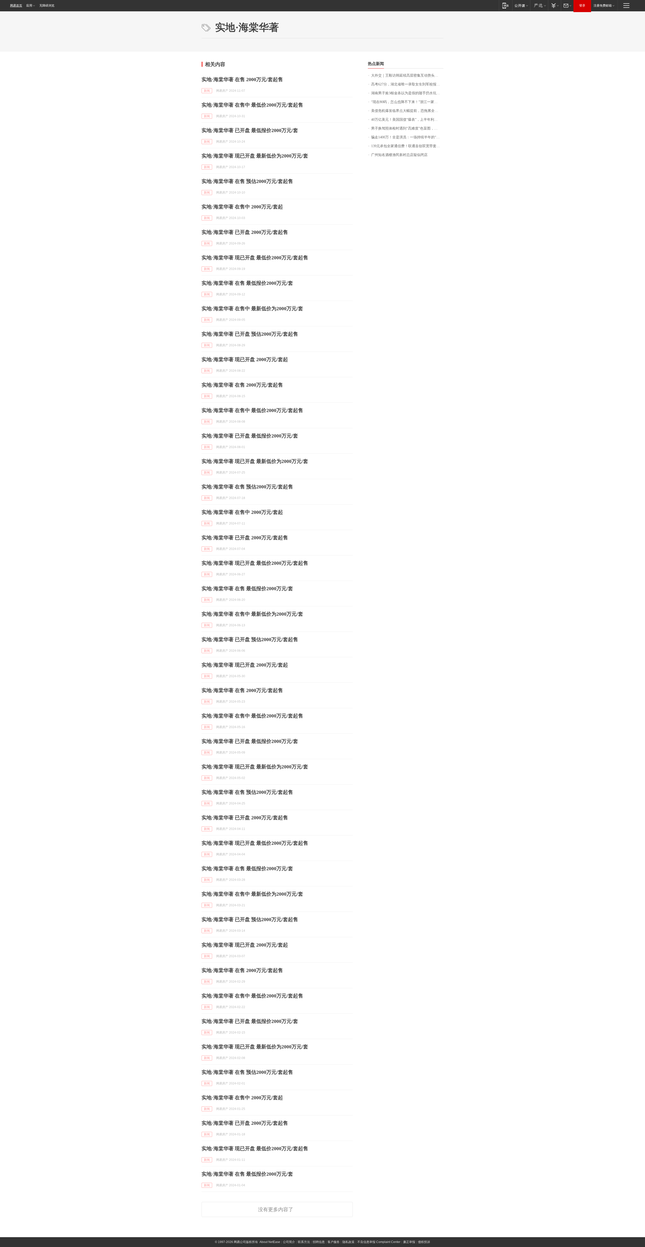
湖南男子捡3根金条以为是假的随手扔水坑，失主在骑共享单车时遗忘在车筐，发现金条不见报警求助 (407, 93)
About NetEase (270, 1242)
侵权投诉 (424, 1242)
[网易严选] (539, 5)
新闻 (207, 90)
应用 (29, 5)
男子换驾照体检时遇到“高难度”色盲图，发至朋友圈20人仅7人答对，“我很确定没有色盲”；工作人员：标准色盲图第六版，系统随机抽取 (407, 128)
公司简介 (289, 1242)
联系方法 (304, 1242)
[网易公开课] (521, 5)
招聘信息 (319, 1242)
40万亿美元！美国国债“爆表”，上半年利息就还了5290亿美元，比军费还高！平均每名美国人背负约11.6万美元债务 (407, 119)
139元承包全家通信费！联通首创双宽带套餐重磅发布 (407, 146)
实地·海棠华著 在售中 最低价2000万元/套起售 (252, 105)
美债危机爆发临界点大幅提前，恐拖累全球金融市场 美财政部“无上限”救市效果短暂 (407, 111)
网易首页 (16, 5)
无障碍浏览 (46, 5)
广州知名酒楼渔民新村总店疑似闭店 (399, 155)
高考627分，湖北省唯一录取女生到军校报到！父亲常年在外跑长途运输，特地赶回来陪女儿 (407, 84)
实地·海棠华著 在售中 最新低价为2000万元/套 (252, 308)
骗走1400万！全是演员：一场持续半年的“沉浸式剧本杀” (407, 137)
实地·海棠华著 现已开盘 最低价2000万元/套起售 (255, 257)
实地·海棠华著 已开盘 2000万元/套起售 (245, 232)
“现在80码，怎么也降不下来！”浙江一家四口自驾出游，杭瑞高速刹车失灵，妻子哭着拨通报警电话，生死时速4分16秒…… (407, 102)
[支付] (554, 5)
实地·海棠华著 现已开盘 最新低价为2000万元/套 (255, 156)
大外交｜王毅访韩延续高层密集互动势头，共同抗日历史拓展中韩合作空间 (407, 75)
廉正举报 (409, 1242)
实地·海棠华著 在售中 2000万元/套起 (242, 206)
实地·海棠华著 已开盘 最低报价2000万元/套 (250, 130)
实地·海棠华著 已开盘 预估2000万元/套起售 (250, 334)
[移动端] (505, 5)
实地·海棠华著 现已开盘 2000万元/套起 (245, 359)
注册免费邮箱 (603, 5)
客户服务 (334, 1242)
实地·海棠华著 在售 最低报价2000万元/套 (247, 283)
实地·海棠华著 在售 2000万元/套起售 (242, 79)
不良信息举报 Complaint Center (378, 1242)
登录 (582, 5)
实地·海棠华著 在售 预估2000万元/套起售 (247, 181)
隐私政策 (348, 1242)
